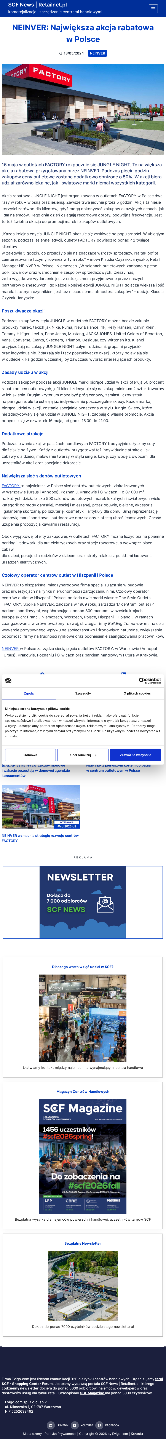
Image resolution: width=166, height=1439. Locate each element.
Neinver (97, 53)
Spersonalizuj (80, 755)
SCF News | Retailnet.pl (37, 5)
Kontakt (137, 1434)
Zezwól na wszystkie (135, 755)
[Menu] (153, 8)
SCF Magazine (92, 1393)
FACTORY (11, 485)
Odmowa (30, 755)
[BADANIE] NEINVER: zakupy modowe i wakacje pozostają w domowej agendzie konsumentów (36, 770)
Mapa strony (32, 1434)
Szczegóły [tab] (83, 693)
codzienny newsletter (20, 1388)
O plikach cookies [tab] (137, 693)
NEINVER (11, 648)
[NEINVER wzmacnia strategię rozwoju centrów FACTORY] (41, 807)
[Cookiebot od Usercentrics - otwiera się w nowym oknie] (142, 680)
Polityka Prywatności (60, 1434)
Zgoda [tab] (29, 693)
